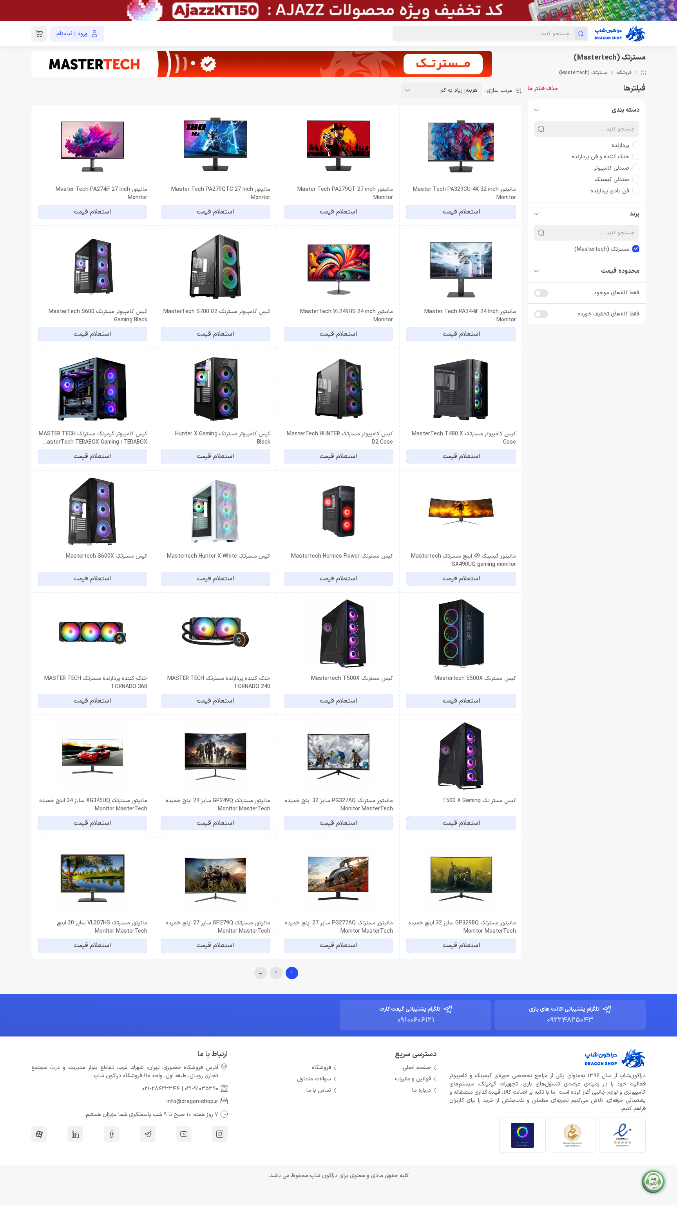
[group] (338, 10)
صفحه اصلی (417, 1068)
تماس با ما (318, 1090)
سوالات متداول (314, 1079)
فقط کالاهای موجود (616, 293)
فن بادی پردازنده (609, 191)
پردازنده (620, 145)
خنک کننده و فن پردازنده (600, 157)
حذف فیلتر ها (543, 89)
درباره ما (421, 1090)
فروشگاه (624, 72)
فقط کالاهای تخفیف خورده (608, 314)
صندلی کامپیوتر (611, 168)
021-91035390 (201, 1089)
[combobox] (441, 90)
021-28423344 (161, 1089)
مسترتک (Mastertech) (601, 249)
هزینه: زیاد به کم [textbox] (459, 90)
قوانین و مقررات (413, 1079)
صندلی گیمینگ (612, 180)
